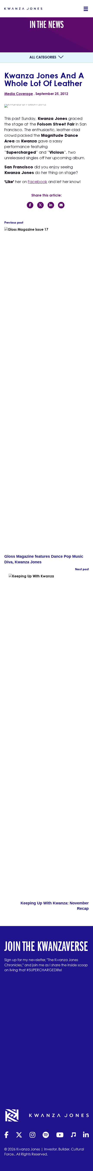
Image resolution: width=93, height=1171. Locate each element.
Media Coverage (18, 94)
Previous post (13, 222)
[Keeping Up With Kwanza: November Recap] (49, 736)
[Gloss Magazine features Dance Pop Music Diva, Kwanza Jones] (44, 390)
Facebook (37, 182)
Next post (82, 569)
